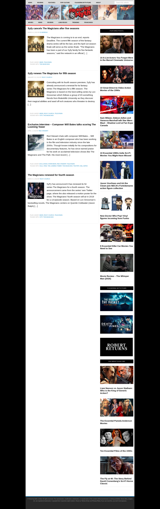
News (41, 62)
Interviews (52, 164)
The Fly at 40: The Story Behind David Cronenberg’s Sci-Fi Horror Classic (116, 481)
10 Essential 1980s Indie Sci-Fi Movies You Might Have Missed (115, 154)
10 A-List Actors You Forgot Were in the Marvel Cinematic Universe (116, 59)
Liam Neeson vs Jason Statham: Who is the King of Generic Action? (116, 390)
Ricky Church (49, 113)
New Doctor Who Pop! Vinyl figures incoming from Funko (114, 217)
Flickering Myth (80, 12)
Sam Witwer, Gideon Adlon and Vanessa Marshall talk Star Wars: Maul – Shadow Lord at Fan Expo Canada (116, 121)
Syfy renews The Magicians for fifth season (52, 73)
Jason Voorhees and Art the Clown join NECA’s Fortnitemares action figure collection (116, 185)
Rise (45, 166)
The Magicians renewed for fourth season (51, 175)
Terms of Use (85, 501)
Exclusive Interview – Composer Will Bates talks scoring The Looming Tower (62, 125)
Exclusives (43, 164)
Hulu (41, 166)
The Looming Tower (55, 166)
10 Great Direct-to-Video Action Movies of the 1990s (115, 89)
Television (48, 62)
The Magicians (45, 64)
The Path (76, 166)
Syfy (41, 115)
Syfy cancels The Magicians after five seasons (53, 28)
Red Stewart (61, 164)
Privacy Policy (96, 501)
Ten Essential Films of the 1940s (116, 451)
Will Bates (84, 166)
